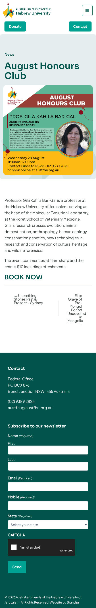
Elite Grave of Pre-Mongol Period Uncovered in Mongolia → (74, 310)
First (11, 443)
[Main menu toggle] (87, 10)
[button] (15, 26)
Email (20, 478)
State (20, 516)
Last (11, 459)
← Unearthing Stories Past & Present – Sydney (28, 299)
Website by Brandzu (64, 602)
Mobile (21, 497)
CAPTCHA (16, 535)
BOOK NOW (23, 277)
